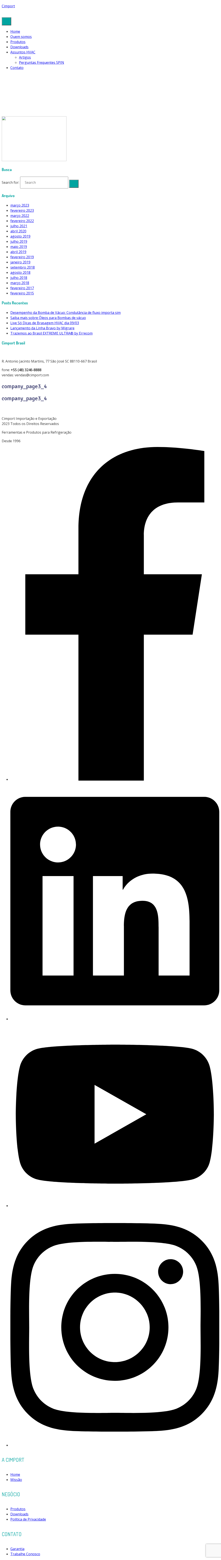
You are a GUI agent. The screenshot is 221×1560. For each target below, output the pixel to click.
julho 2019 (18, 241)
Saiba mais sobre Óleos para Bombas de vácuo (48, 317)
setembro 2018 (22, 267)
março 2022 (19, 215)
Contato (17, 67)
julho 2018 (18, 277)
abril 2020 (18, 231)
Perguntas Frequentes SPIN (41, 62)
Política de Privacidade (28, 1519)
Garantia (17, 1548)
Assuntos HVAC (22, 52)
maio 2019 (18, 246)
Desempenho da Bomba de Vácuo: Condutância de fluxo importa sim (65, 312)
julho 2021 (18, 226)
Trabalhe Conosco (25, 1554)
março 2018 (19, 282)
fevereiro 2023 (22, 210)
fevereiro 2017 (22, 288)
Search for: (10, 182)
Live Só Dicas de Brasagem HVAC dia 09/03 (44, 323)
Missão (16, 1479)
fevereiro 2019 (22, 257)
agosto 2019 (20, 236)
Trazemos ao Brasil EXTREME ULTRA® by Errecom (51, 333)
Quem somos (21, 36)
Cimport (8, 6)
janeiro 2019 (20, 262)
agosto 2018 (20, 272)
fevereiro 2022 (22, 220)
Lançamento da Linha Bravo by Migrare (42, 328)
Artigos (25, 57)
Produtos (17, 41)
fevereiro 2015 (22, 293)
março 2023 (19, 205)
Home (15, 31)
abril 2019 (18, 251)
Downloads (19, 47)
